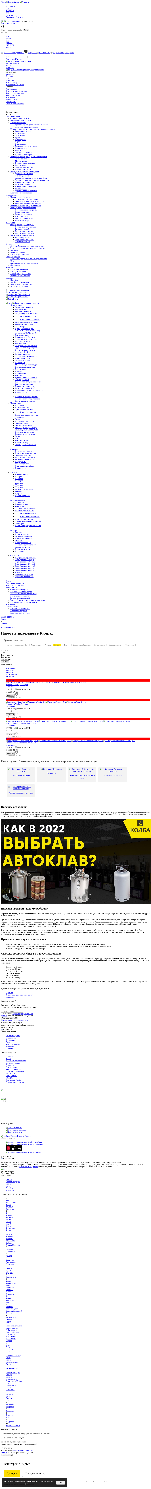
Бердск (8, 1224)
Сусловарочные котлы (24, 409)
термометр (10, 45)
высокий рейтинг (13, 674)
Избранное (10, 68)
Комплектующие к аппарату (26, 322)
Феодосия (10, 1411)
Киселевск (10, 1294)
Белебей (9, 1220)
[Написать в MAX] (5, 21)
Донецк (9, 1256)
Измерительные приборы (25, 163)
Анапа (8, 1205)
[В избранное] (16, 695)
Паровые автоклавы (23, 504)
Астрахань (10, 1209)
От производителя (115, 645)
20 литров (19, 483)
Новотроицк (11, 1339)
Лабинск (9, 1307)
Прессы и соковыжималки (25, 227)
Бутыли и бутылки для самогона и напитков (28, 248)
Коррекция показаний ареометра (23, 602)
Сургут (8, 1387)
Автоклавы (19, 502)
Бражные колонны (22, 354)
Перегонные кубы (22, 358)
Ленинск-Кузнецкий (14, 1311)
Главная (25, 290)
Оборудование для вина (24, 451)
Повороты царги (27, 329)
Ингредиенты (20, 373)
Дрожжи (18, 375)
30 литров (19, 485)
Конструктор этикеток (15, 585)
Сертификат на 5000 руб (25, 570)
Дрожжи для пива (22, 212)
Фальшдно (32, 339)
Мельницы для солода (24, 426)
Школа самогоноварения (30, 320)
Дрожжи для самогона (24, 174)
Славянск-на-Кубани (14, 1381)
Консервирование (13, 257)
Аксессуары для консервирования (24, 263)
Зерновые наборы (22, 220)
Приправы (19, 551)
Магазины (10, 74)
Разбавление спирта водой (21, 592)
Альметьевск (11, 1202)
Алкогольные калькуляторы (26, 397)
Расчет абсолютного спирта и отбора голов (27, 600)
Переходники (20, 140)
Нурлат (9, 1341)
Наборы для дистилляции (25, 186)
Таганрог (9, 1394)
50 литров (19, 487)
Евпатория (10, 1260)
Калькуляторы (11, 89)
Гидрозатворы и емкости (25, 233)
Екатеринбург (11, 1262)
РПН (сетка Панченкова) (30, 331)
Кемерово (9, 1290)
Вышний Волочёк (13, 1245)
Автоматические (22, 407)
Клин (8, 1296)
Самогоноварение (13, 116)
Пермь (8, 1184)
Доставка (9, 76)
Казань (8, 1281)
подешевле (10, 670)
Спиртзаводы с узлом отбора (26, 314)
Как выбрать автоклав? (29, 513)
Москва (9, 1180)
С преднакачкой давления (25, 508)
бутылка (9, 43)
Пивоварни (19, 405)
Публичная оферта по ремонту (12, 1117)
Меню (3, 2)
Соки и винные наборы (24, 240)
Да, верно (12, 1473)
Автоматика (20, 133)
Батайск (9, 1215)
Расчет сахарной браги (19, 596)
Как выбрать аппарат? (28, 316)
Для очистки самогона (24, 384)
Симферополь (11, 1379)
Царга (17, 142)
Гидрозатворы (20, 165)
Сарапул (9, 1375)
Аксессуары (20, 363)
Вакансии (10, 13)
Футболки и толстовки (19, 282)
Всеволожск (10, 1241)
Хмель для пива (21, 216)
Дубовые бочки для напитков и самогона (27, 246)
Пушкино (9, 1364)
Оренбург (9, 1188)
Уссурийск (10, 1407)
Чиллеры (18, 419)
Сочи (8, 1383)
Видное (9, 1234)
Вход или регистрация (35, 70)
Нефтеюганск (11, 1330)
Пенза (8, 1358)
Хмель (17, 438)
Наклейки (14, 280)
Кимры (16, 2)
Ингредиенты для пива (24, 432)
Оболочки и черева (23, 549)
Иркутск (9, 1273)
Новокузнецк (11, 1334)
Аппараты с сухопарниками (26, 127)
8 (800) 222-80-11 (14, 21)
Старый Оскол (11, 1385)
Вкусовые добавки (22, 184)
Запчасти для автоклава (24, 511)
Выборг (9, 1243)
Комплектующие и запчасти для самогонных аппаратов (32, 129)
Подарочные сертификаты (21, 284)
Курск (8, 1302)
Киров (8, 1292)
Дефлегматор (20, 144)
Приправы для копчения (20, 276)
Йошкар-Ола (11, 1277)
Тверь (8, 1186)
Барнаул (9, 1213)
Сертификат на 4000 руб (25, 568)
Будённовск (10, 1228)
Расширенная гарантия (15, 85)
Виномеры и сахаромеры (25, 231)
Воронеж (9, 1239)
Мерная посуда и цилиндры (26, 365)
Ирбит (8, 1271)
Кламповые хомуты (23, 335)
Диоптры (31, 337)
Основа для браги (22, 176)
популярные (10, 668)
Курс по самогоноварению (16, 91)
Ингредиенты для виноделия (22, 235)
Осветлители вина (22, 242)
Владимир (10, 1237)
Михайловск (11, 1317)
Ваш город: (14, 59)
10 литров (19, 479)
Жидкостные (20, 506)
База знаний (10, 97)
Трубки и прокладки (23, 152)
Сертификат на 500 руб (24, 560)
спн (7, 41)
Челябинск (10, 1190)
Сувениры (10, 278)
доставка (16, 1063)
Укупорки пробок (22, 423)
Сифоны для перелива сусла (26, 430)
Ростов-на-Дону (12, 1368)
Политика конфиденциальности (12, 1122)
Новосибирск (11, 1336)
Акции (8, 65)
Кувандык (10, 1300)
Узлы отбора (20, 135)
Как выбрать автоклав (15, 640)
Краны (18, 138)
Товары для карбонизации (25, 445)
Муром (8, 1322)
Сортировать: (6, 664)
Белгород (9, 1217)
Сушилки (14, 261)
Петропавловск (12, 1362)
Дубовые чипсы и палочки (26, 191)
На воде (66, 645)
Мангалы (19, 541)
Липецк (9, 1313)
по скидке (10, 676)
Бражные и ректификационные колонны (31, 125)
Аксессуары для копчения (20, 274)
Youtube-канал (11, 100)
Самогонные (129, 645)
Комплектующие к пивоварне (27, 415)
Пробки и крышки (17, 252)
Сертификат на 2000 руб (25, 564)
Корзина (24, 297)
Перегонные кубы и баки (20, 121)
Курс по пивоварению (15, 93)
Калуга (8, 1285)
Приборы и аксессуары (24, 421)
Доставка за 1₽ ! (14, 698)
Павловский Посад (13, 1356)
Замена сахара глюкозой (20, 598)
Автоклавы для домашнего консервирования (28, 259)
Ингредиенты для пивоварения (23, 208)
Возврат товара (12, 83)
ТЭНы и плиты (21, 159)
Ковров (9, 1298)
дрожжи (9, 38)
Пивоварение (11, 195)
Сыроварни (15, 265)
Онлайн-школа (12, 606)
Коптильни (19, 532)
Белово (8, 1222)
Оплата (9, 9)
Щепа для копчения (18, 271)
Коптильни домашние (19, 269)
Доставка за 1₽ (12, 6)
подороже (10, 672)
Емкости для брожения (19, 254)
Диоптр (18, 150)
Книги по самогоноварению (21, 193)
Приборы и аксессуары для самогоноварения (28, 157)
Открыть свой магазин (15, 17)
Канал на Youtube (24, 1136)
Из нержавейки (99, 645)
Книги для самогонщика (25, 401)
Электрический (36, 645)
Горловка (9, 1249)
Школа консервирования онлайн (28, 526)
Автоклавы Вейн (21, 645)
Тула (7, 1400)
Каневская (10, 1288)
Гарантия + (10, 15)
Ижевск (9, 1268)
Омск (8, 1345)
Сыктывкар (10, 1390)
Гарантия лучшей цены (15, 1071)
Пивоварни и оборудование (21, 197)
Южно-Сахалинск (13, 1426)
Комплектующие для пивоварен (28, 203)
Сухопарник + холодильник (26, 356)
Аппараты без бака (18, 123)
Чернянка (9, 1415)
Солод (17, 436)
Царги (17, 329)
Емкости (9, 244)
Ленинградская (12, 1309)
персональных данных (28, 1167)
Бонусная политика (13, 1069)
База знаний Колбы (13, 1080)
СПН (17, 331)
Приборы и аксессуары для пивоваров (25, 206)
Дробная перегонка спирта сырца (23, 594)
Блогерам (9, 1078)
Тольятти (9, 1398)
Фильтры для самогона (24, 167)
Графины (14, 250)
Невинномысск (12, 1328)
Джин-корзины (21, 148)
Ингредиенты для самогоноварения (24, 172)
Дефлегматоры (21, 344)
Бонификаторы (21, 189)
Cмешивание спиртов (19, 589)
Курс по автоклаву (13, 95)
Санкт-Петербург (13, 1182)
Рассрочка (10, 11)
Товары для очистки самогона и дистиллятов (33, 180)
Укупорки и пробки (23, 229)
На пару (57, 645)
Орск (8, 1351)
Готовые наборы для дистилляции (29, 390)
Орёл (8, 1347)
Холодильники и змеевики (26, 146)
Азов (8, 1200)
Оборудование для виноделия (22, 225)
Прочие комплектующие (25, 155)
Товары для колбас (22, 547)
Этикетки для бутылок (19, 286)
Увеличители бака (22, 361)
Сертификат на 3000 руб (25, 566)
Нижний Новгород (13, 1332)
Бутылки (18, 491)
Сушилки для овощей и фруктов (28, 521)
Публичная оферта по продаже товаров (15, 1113)
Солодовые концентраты (25, 434)
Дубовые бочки (21, 474)
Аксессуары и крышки (24, 519)
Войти (15, 299)
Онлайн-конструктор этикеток (27, 399)
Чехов (8, 1417)
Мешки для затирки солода (26, 428)
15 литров (19, 481)
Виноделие (10, 223)
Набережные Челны (14, 1326)
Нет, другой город (34, 1473)
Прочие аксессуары (23, 169)
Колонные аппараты (23, 311)
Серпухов (9, 1377)
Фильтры (18, 371)
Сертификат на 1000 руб (25, 562)
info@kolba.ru (6, 1109)
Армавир (9, 1207)
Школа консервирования (30, 517)
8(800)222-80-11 (26, 61)
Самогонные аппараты (19, 118)
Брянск (8, 1226)
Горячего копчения (22, 534)
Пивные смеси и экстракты (26, 210)
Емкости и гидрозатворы (25, 460)
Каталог (24, 293)
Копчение (10, 267)
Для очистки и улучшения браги (28, 382)
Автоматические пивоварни (26, 199)
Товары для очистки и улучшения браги (31, 178)
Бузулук (9, 1230)
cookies (17, 1481)
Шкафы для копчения (23, 538)
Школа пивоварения (28, 412)
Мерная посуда (21, 161)
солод (8, 36)
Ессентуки (10, 1264)
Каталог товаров (12, 63)
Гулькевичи (10, 1251)
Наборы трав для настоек (25, 182)
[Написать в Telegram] (2, 21)
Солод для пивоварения (24, 214)
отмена (9, 645)
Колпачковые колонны (24, 131)
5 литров (18, 477)
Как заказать (11, 102)
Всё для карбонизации (24, 218)
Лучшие (48, 645)
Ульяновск (10, 1404)
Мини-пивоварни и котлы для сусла (29, 201)
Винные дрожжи (22, 237)
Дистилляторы (21, 309)
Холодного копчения (23, 536)
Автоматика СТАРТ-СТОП (26, 333)
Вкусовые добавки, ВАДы (25, 388)
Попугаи (18, 341)
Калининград (11, 1283)
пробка (8, 47)
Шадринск (10, 1421)
